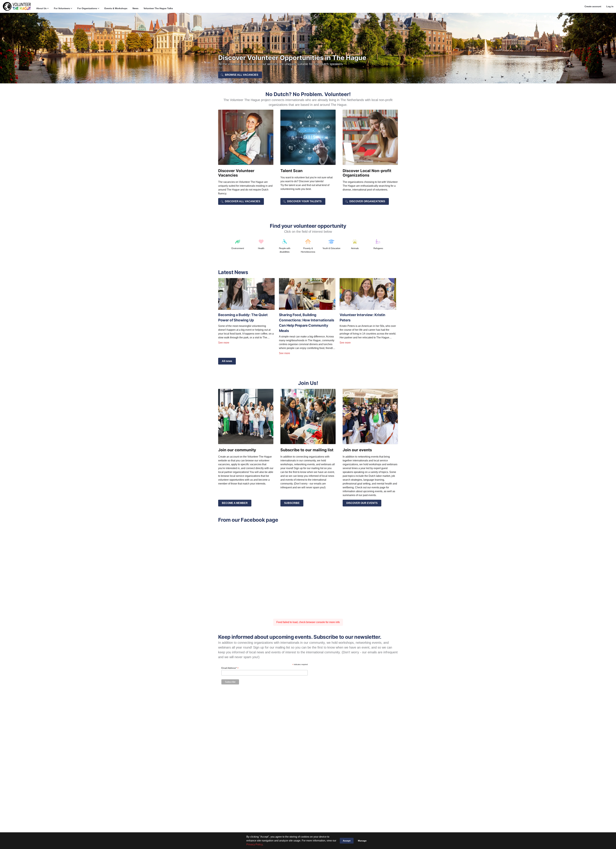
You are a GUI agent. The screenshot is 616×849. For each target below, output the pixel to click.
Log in (609, 6)
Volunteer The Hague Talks (158, 8)
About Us (41, 8)
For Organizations (87, 8)
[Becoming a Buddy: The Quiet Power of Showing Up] (246, 309)
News (135, 8)
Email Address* (230, 668)
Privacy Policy (254, 844)
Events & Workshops (115, 8)
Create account (593, 6)
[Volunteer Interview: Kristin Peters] (368, 309)
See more (223, 342)
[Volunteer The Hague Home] (17, 6)
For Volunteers (62, 8)
